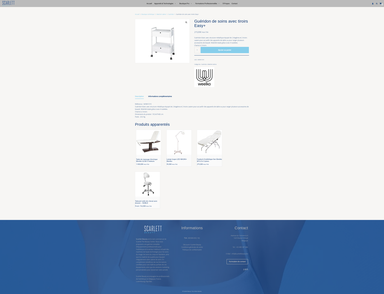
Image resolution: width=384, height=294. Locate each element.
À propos (226, 3)
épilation (162, 254)
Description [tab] (139, 96)
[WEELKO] (204, 77)
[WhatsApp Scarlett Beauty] (244, 269)
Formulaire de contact (237, 262)
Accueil (149, 3)
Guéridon (171, 14)
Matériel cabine (161, 14)
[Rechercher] (377, 3)
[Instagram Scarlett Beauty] (247, 269)
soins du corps (151, 254)
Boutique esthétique (148, 14)
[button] (175, 3)
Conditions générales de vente (192, 247)
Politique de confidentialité (192, 250)
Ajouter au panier (224, 50)
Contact (235, 3)
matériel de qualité (148, 257)
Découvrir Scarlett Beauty (192, 245)
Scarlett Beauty (187, 291)
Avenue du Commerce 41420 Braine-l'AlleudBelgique (239, 238)
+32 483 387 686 (242, 247)
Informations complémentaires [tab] (160, 96)
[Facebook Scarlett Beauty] (246, 269)
